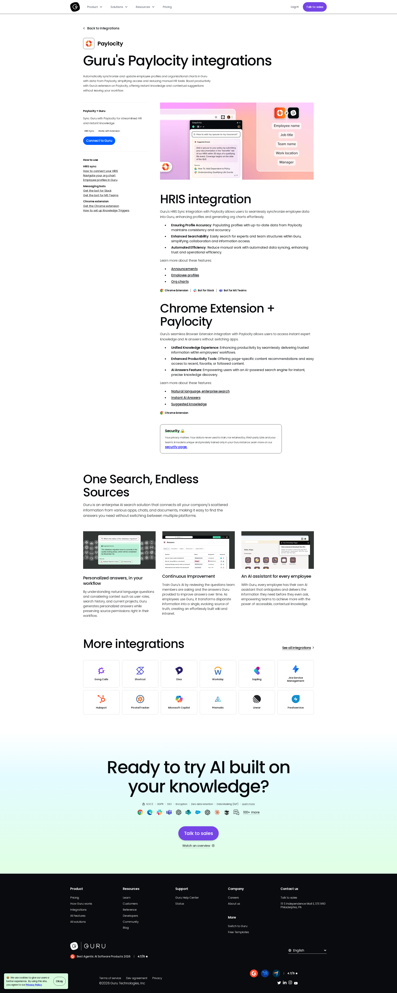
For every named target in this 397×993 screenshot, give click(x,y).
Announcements (184, 269)
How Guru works (81, 904)
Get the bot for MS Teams (100, 195)
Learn (126, 898)
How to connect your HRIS (100, 170)
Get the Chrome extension (101, 205)
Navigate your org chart (99, 175)
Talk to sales (314, 7)
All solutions (78, 922)
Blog (126, 928)
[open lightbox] (237, 141)
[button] (95, 7)
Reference (129, 910)
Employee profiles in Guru (100, 180)
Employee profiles (185, 275)
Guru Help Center (187, 898)
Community (130, 922)
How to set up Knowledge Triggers (106, 210)
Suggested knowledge (189, 404)
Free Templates (238, 932)
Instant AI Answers (185, 397)
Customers (130, 904)
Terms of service (110, 978)
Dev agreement (136, 978)
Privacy (157, 978)
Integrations (78, 910)
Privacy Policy (34, 984)
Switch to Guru (237, 926)
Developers (130, 916)
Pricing (167, 7)
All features (77, 916)
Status (179, 904)
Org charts (180, 281)
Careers (233, 898)
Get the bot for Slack (97, 190)
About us (234, 904)
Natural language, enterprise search (200, 391)
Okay (59, 981)
